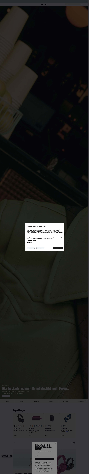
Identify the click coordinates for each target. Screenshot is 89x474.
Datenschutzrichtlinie (31, 240)
